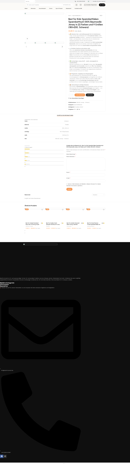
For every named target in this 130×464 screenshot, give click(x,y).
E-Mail (68, 178)
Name (68, 172)
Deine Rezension (70, 156)
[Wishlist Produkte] (81, 5)
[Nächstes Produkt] (102, 15)
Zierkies (48, 226)
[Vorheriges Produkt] (99, 15)
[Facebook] (1, 456)
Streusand (69, 226)
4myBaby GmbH (79, 107)
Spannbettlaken (90, 226)
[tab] (65, 115)
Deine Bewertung (71, 154)
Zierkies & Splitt (29, 226)
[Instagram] (5, 456)
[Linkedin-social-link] (79, 109)
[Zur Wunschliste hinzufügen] (42, 209)
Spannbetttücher (76, 15)
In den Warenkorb (80, 94)
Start (69, 15)
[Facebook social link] (74, 109)
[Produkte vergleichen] (76, 5)
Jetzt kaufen (90, 94)
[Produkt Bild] (34, 215)
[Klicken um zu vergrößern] (27, 38)
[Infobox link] (80, 1)
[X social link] (76, 109)
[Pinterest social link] (78, 109)
